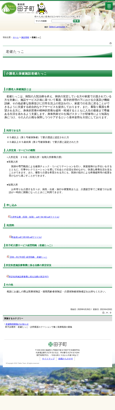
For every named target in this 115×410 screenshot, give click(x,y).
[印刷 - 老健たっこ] (110, 43)
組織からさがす (65, 358)
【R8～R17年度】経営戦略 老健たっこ (28, 257)
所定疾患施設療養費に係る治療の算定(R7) (29, 276)
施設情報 (25, 37)
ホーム (16, 37)
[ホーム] (24, 14)
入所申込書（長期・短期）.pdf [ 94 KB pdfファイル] (34, 217)
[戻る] (107, 312)
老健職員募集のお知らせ (17, 324)
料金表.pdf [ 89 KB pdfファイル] (26, 237)
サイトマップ (48, 358)
